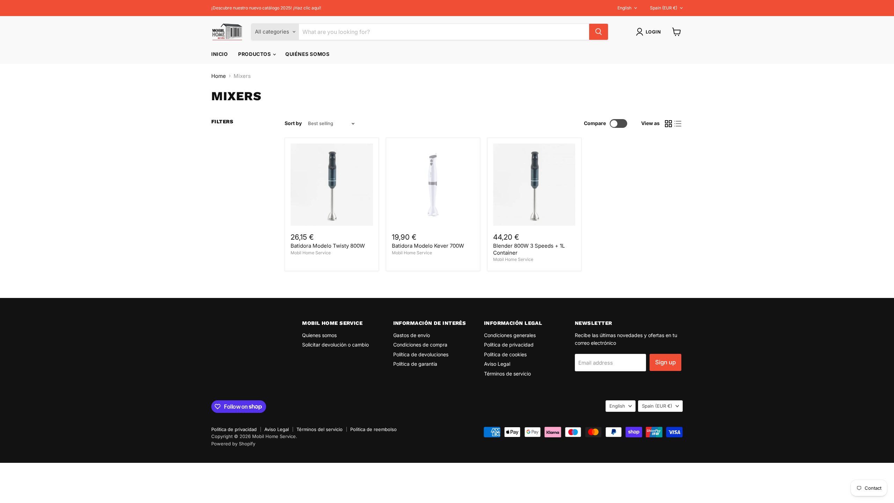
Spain (663, 7)
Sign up (665, 362)
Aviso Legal (497, 364)
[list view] (678, 124)
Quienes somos (319, 335)
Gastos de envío (411, 335)
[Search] (598, 32)
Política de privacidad (509, 345)
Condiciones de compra (420, 345)
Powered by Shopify (233, 443)
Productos (255, 54)
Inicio (219, 54)
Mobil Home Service (311, 252)
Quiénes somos (307, 54)
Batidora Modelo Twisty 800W (328, 245)
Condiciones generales (510, 335)
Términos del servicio (319, 429)
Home (218, 76)
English (624, 7)
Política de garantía (415, 364)
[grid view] (668, 124)
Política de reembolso (373, 429)
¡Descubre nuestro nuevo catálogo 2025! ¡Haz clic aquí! (266, 8)
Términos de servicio (507, 374)
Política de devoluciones (420, 354)
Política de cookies (505, 354)
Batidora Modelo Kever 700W (428, 245)
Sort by (293, 123)
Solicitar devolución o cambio (335, 345)
